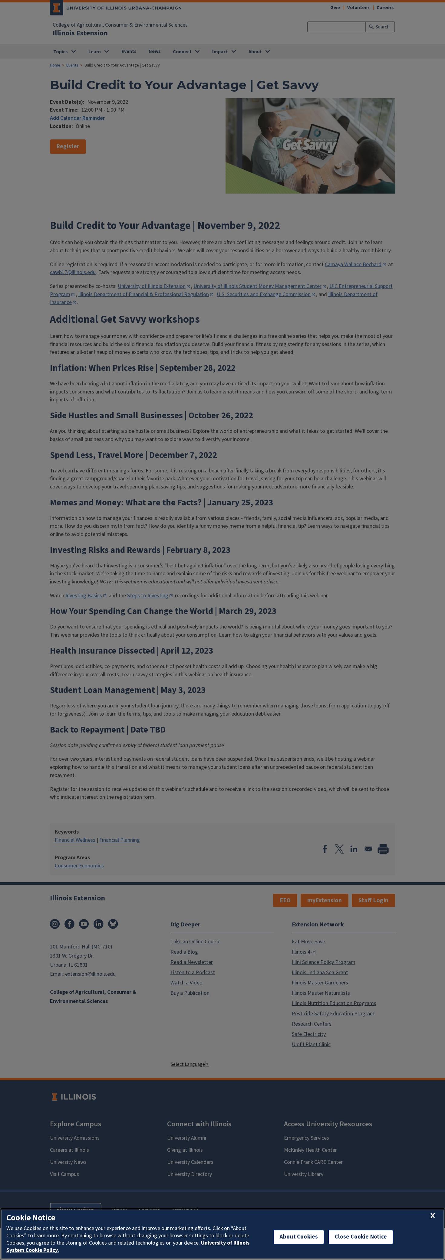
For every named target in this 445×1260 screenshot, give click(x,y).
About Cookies (299, 1237)
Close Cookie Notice (361, 1237)
